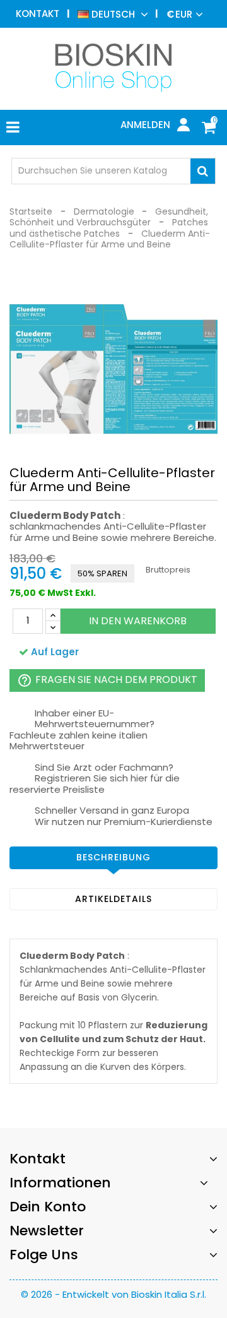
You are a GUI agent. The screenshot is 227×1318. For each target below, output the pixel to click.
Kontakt (37, 13)
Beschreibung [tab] (113, 857)
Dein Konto (47, 1206)
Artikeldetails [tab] (113, 899)
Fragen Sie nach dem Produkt (107, 680)
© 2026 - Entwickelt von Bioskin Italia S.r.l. (113, 1294)
